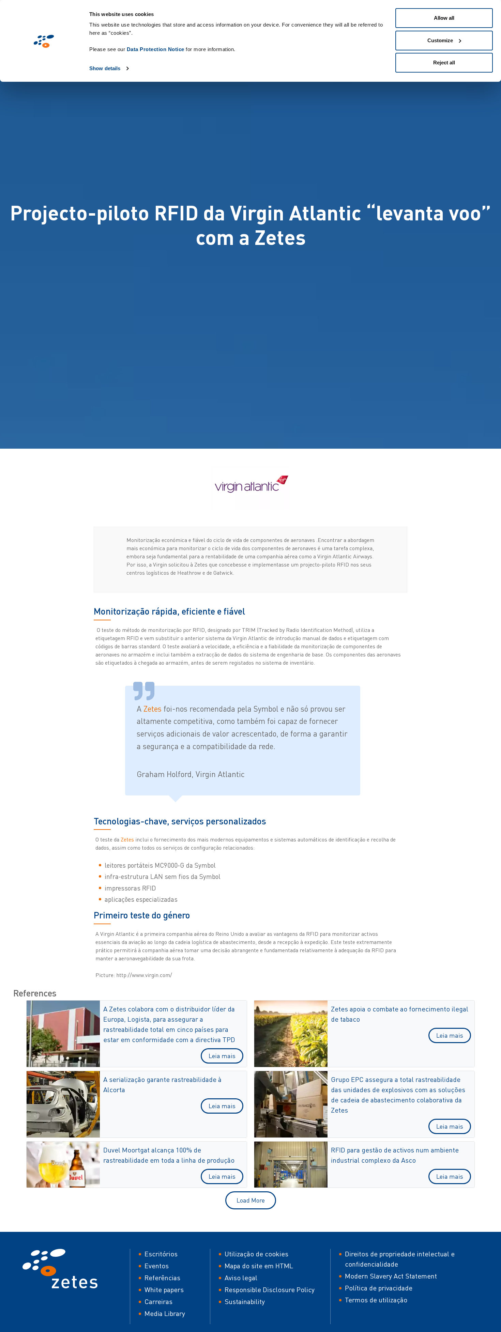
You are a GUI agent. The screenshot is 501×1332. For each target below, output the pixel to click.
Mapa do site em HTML (259, 1265)
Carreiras (158, 1301)
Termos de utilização (376, 1300)
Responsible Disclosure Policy (270, 1289)
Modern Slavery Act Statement (391, 1276)
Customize (440, 40)
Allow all (444, 18)
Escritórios (161, 1254)
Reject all (444, 62)
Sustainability (245, 1301)
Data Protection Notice (155, 49)
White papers (164, 1289)
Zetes (153, 708)
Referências (162, 1277)
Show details (104, 68)
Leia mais (222, 1055)
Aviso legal (241, 1277)
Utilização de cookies (256, 1254)
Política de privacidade (378, 1288)
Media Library (165, 1313)
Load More (251, 1200)
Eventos (157, 1265)
